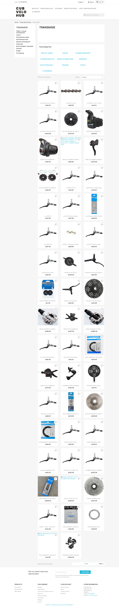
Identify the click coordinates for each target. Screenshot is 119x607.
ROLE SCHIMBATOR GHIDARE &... (48, 188)
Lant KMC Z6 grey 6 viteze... (48, 103)
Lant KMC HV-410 (71, 188)
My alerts (63, 593)
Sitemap (40, 600)
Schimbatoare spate (22, 37)
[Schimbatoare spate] (83, 51)
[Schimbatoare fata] (47, 57)
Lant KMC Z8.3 (48, 244)
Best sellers (18, 591)
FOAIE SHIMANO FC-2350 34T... (71, 527)
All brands (36, 12)
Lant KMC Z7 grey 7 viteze (94, 103)
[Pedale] (83, 63)
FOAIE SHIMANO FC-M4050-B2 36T (48, 442)
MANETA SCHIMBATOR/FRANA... (71, 159)
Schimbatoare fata (22, 39)
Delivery (40, 587)
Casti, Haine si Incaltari (87, 8)
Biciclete (35, 8)
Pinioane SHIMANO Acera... (94, 498)
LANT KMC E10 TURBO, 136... (71, 470)
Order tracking (65, 587)
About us (40, 593)
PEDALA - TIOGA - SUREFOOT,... (47, 527)
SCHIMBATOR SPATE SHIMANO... (71, 385)
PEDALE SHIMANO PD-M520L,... (94, 329)
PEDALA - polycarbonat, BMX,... (70, 244)
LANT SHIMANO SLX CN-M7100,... (48, 498)
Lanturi (18, 35)
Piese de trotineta (70, 8)
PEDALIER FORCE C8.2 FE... (94, 385)
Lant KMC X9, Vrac (71, 103)
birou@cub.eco (93, 595)
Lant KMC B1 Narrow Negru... (71, 216)
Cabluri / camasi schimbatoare (21, 32)
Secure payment (42, 595)
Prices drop (18, 587)
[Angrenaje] (83, 57)
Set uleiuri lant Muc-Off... (48, 414)
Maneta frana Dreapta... (71, 301)
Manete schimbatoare (23, 42)
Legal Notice (41, 589)
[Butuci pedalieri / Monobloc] (47, 63)
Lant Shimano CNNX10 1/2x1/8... (94, 216)
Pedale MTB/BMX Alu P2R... (94, 442)
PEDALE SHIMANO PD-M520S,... (47, 329)
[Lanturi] (65, 51)
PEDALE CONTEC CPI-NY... (71, 498)
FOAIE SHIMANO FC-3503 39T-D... (48, 555)
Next (101, 564)
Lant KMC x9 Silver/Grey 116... (48, 131)
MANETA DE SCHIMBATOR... (94, 131)
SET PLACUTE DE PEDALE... (47, 357)
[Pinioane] (65, 63)
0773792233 (23, 2)
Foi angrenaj (20, 53)
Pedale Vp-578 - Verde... (71, 442)
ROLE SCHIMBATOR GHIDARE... (48, 301)
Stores (39, 602)
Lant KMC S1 (48, 216)
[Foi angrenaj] (47, 69)
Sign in (62, 589)
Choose (93, 77)
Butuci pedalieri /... (47, 65)
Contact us (41, 598)
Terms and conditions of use (45, 591)
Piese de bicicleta (46, 8)
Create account (65, 591)
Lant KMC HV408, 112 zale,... (94, 244)
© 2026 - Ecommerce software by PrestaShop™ (60, 605)
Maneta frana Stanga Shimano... (94, 272)
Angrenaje (19, 44)
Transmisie (22, 27)
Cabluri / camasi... (47, 53)
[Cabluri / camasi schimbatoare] (47, 51)
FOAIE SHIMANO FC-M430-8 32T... (94, 357)
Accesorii (58, 8)
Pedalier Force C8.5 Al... (71, 272)
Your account (66, 584)
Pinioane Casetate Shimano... (94, 301)
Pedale (18, 51)
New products (18, 589)
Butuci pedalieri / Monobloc (24, 46)
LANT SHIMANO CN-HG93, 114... (70, 414)
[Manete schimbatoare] (65, 57)
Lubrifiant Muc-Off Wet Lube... (94, 188)
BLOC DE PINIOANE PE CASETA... (71, 131)
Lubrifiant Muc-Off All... (48, 272)
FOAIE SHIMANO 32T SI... (94, 527)
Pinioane (19, 48)
